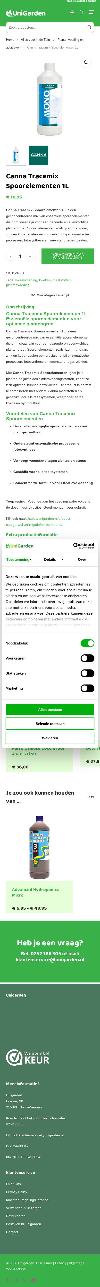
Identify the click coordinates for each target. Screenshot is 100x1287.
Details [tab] (50, 559)
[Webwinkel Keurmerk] (28, 1060)
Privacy (60, 1263)
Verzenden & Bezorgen (24, 1208)
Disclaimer (44, 1263)
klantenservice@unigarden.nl (50, 960)
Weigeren (50, 738)
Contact (12, 1232)
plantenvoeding (18, 285)
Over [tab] (82, 559)
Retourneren (15, 1216)
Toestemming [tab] (17, 559)
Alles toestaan (50, 709)
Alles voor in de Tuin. (36, 39)
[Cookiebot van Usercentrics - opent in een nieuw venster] (73, 546)
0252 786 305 (46, 954)
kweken (45, 280)
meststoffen (62, 280)
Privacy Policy (16, 1192)
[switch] (87, 658)
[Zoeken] (89, 27)
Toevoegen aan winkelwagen (67, 256)
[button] (86, 62)
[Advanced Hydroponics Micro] (39, 847)
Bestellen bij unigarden (23, 1224)
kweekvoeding (26, 280)
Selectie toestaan (50, 724)
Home (10, 39)
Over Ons (13, 1184)
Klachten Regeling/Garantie (27, 1200)
